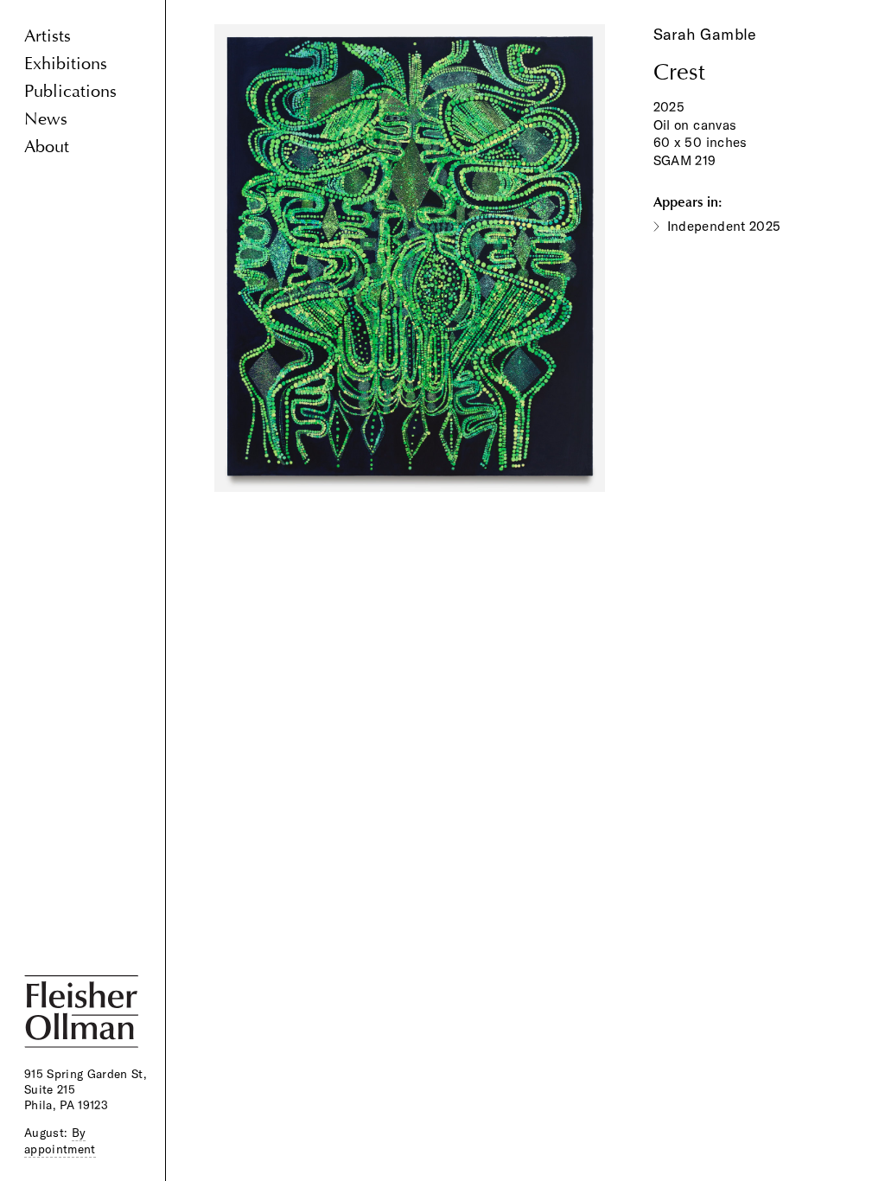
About (46, 146)
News (45, 119)
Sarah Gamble (705, 34)
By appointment (60, 1140)
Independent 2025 (724, 226)
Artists (47, 36)
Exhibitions (65, 63)
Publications (70, 91)
